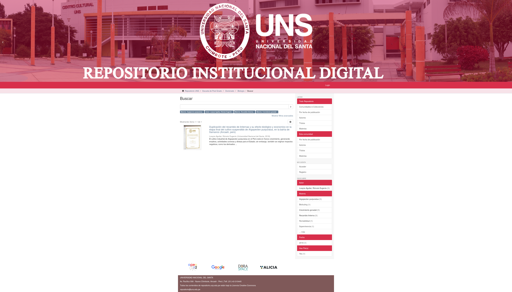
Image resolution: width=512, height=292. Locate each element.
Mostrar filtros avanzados (282, 115)
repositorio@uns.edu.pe (190, 289)
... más (302, 231)
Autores (302, 117)
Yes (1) (302, 253)
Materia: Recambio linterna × (244, 112)
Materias (303, 128)
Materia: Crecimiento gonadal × (267, 112)
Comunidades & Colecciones (311, 106)
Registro (302, 172)
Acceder (302, 166)
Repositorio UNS (192, 91)
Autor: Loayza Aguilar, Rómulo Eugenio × (219, 112)
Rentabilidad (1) (306, 221)
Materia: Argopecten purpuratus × (192, 112)
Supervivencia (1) (306, 226)
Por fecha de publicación (309, 112)
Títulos (302, 123)
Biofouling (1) (304, 204)
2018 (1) (302, 242)
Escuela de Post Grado (212, 91)
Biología (241, 91)
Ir (290, 106)
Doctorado (229, 91)
